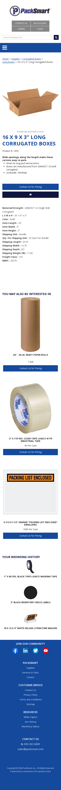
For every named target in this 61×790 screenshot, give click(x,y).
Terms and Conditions (30, 699)
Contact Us (21, 23)
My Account (40, 23)
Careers (21, 29)
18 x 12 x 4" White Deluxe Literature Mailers (30, 628)
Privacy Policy (30, 694)
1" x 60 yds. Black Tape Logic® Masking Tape (30, 576)
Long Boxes (8, 62)
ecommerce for (37, 771)
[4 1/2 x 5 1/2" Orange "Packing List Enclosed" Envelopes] (30, 492)
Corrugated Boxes (32, 58)
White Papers (30, 717)
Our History (30, 721)
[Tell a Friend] (30, 195)
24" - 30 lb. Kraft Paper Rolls (30, 355)
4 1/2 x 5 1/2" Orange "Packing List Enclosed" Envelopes (30, 523)
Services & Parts (30, 672)
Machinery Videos (30, 726)
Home (5, 58)
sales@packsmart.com (30, 749)
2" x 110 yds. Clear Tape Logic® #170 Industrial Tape (30, 439)
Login (40, 29)
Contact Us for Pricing (30, 186)
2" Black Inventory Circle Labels (31, 602)
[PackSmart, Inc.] (30, 10)
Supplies (15, 58)
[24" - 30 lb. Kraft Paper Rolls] (30, 324)
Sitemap (30, 704)
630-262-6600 (32, 744)
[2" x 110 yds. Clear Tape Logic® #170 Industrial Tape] (30, 408)
